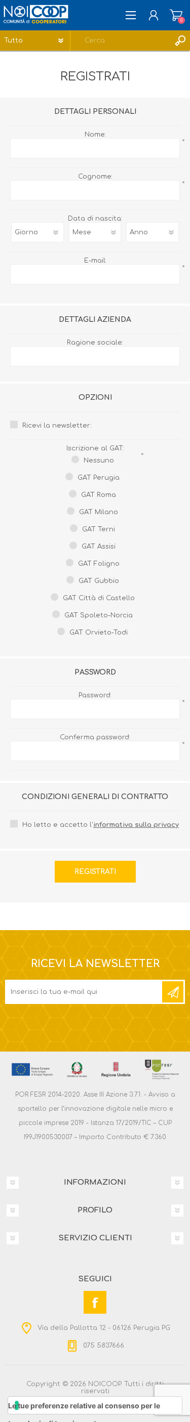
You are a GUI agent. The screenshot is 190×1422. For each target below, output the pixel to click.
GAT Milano (98, 512)
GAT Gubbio (99, 580)
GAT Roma (98, 494)
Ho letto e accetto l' (100, 824)
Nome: (95, 134)
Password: (95, 695)
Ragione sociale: (95, 342)
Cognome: (95, 176)
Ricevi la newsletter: (57, 425)
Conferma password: (95, 737)
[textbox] (120, 40)
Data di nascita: (95, 218)
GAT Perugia (99, 477)
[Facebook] (95, 1302)
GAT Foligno (99, 563)
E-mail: (95, 260)
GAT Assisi (99, 546)
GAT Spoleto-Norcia (98, 615)
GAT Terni (98, 529)
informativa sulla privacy (136, 824)
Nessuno (99, 460)
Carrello (176, 15)
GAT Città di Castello (99, 598)
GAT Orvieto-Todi (98, 632)
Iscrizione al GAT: (95, 448)
